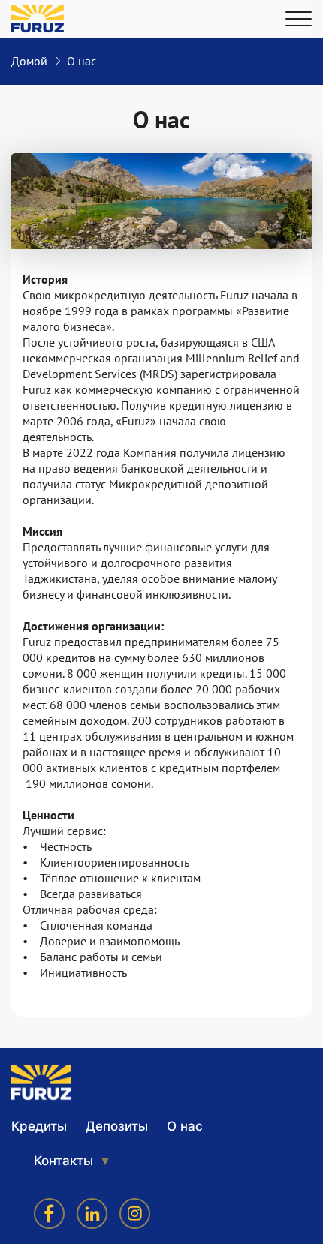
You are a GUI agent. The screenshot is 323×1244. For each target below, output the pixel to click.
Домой (29, 60)
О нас (185, 1126)
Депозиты (117, 1126)
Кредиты (39, 1126)
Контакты (63, 1160)
